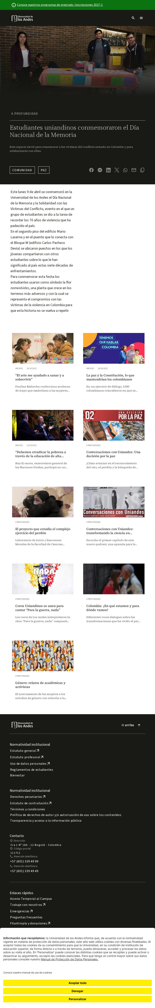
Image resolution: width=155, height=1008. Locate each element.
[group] (42, 366)
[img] (22, 18)
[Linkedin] (108, 170)
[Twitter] (117, 170)
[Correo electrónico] (134, 170)
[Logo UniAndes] (22, 18)
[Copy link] (142, 170)
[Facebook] (91, 170)
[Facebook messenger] (100, 170)
